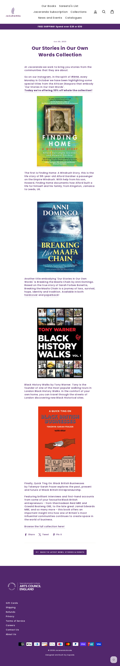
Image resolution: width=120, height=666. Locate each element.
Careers (10, 625)
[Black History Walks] (60, 343)
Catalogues (73, 18)
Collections (79, 12)
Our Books (49, 6)
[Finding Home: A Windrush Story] (60, 132)
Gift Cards (12, 603)
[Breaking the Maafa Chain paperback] (60, 237)
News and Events (50, 18)
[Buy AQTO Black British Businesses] (60, 442)
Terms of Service (15, 621)
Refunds (10, 612)
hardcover (31, 295)
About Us (11, 634)
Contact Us (12, 629)
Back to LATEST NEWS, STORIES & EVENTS (62, 552)
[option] (60, 26)
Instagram (44, 77)
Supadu (70, 655)
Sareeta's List (68, 6)
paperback (51, 295)
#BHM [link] (75, 77)
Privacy (10, 616)
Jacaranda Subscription (50, 12)
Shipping (11, 607)
